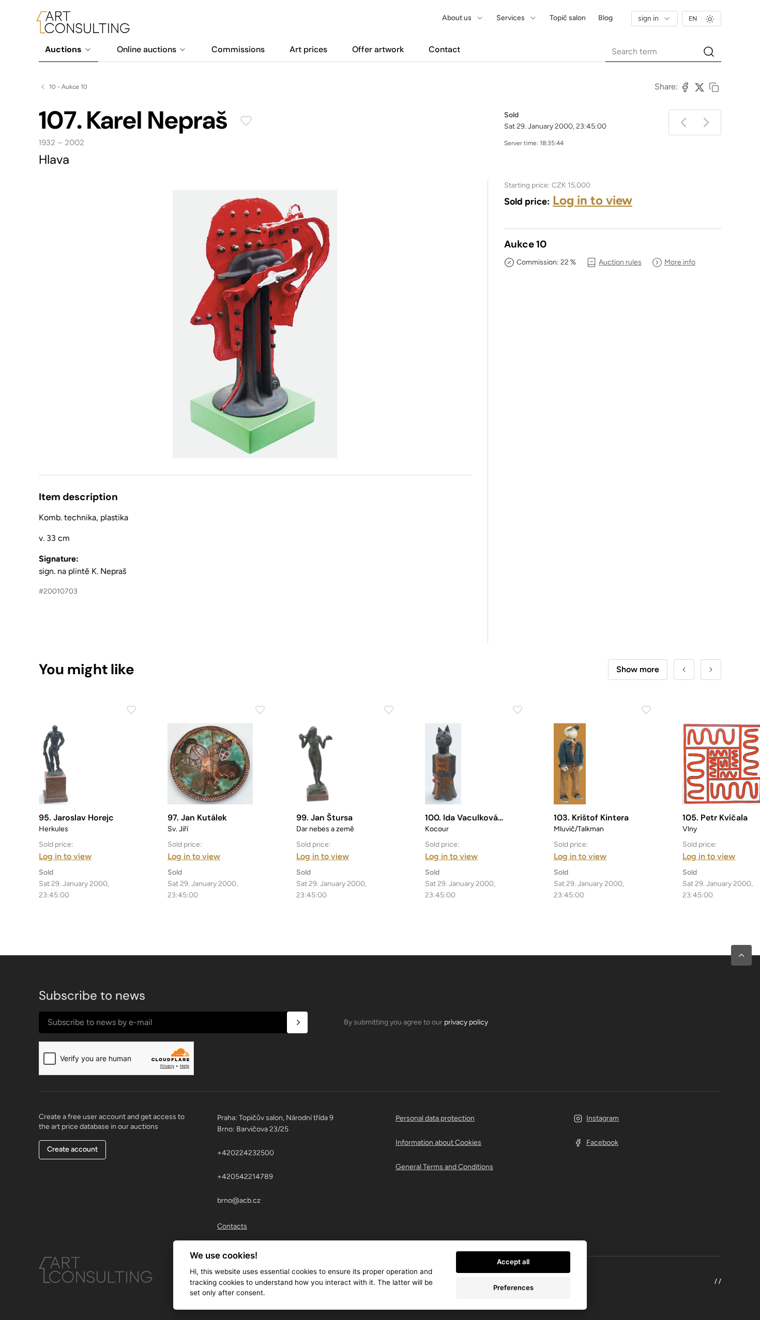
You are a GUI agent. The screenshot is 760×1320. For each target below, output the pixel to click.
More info (679, 262)
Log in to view (592, 200)
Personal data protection (435, 1118)
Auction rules (620, 262)
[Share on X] (699, 87)
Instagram (602, 1118)
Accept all (513, 1261)
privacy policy (466, 1022)
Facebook (602, 1142)
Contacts (232, 1226)
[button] (741, 955)
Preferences (513, 1287)
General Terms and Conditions (444, 1166)
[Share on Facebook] (685, 87)
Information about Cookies (438, 1142)
